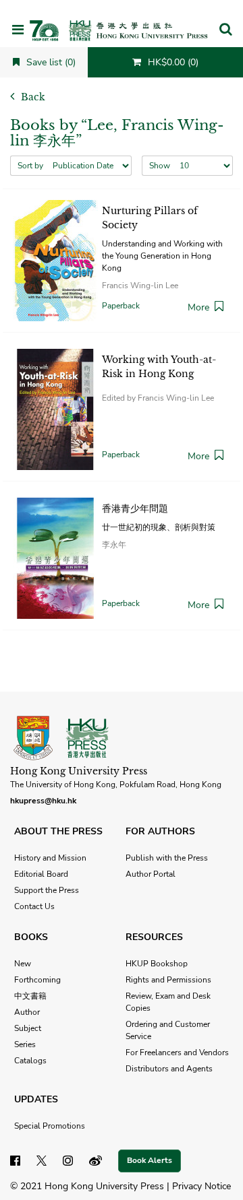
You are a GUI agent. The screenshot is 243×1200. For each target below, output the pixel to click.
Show (159, 165)
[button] (225, 30)
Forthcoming (37, 979)
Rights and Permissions (168, 979)
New (22, 963)
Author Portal (151, 874)
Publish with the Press (167, 858)
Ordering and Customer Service (168, 1030)
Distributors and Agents (169, 1068)
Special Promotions (49, 1126)
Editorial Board (41, 874)
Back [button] (31, 97)
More (198, 307)
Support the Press (46, 890)
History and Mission (50, 858)
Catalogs (30, 1060)
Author (27, 1012)
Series (25, 1044)
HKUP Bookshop (157, 963)
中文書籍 (30, 996)
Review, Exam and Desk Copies (168, 1002)
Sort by (30, 165)
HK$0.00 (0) (171, 62)
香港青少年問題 (135, 508)
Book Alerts (149, 1160)
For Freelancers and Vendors (177, 1052)
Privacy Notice (201, 1186)
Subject (27, 1028)
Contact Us (34, 906)
